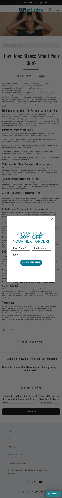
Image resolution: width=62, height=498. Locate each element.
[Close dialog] (52, 219)
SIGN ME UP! (31, 262)
